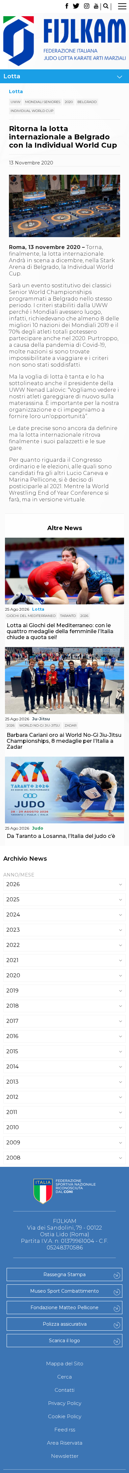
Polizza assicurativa (65, 1324)
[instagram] (87, 6)
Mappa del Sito (64, 1363)
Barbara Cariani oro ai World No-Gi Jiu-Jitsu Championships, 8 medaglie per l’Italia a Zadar (64, 741)
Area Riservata (64, 1443)
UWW (16, 102)
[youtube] (96, 6)
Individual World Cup (32, 111)
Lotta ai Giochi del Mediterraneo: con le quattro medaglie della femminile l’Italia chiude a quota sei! (60, 631)
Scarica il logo (64, 1341)
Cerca (64, 1377)
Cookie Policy (64, 1416)
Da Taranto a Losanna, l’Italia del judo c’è (61, 836)
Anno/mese (18, 875)
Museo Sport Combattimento (64, 1291)
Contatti (64, 1390)
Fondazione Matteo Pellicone (64, 1308)
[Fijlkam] (64, 41)
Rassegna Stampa (64, 1274)
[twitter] (76, 6)
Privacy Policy (64, 1403)
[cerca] (106, 6)
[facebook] (66, 6)
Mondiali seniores (42, 102)
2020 (69, 102)
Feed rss (64, 1429)
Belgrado (87, 102)
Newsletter (64, 1456)
